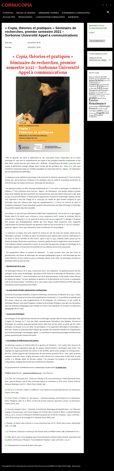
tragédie (100, 113)
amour (97, 77)
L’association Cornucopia (50, 17)
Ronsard (93, 108)
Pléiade (103, 94)
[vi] (24, 219)
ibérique (100, 86)
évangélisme (93, 117)
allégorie (92, 77)
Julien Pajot (76, 466)
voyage (91, 115)
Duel (105, 81)
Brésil (96, 79)
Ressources (25, 17)
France (108, 81)
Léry (99, 88)
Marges (105, 88)
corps (108, 79)
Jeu (89, 88)
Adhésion (73, 17)
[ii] (67, 163)
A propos (8, 13)
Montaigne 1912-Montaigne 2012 (97, 92)
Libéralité (94, 88)
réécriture (93, 111)
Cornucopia (19, 466)
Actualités (9, 17)
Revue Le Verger (25, 13)
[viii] (56, 297)
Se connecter (29, 466)
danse (91, 80)
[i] (58, 158)
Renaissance (97, 103)
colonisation (102, 79)
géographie (106, 84)
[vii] (63, 219)
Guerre (101, 84)
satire (100, 110)
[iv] (52, 202)
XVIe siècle (98, 115)
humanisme (93, 86)
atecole (104, 77)
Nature (92, 94)
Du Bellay (99, 80)
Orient (98, 94)
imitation (106, 86)
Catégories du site (95, 58)
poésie (93, 98)
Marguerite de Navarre (98, 90)
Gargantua (94, 84)
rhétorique (104, 106)
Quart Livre (101, 98)
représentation (94, 106)
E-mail (92, 33)
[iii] (70, 166)
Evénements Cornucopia (76, 13)
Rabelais (93, 100)
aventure (92, 79)
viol (107, 113)
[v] (57, 216)
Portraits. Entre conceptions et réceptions (99, 95)
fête (100, 82)
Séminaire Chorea (49, 13)
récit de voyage (103, 109)
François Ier (93, 82)
